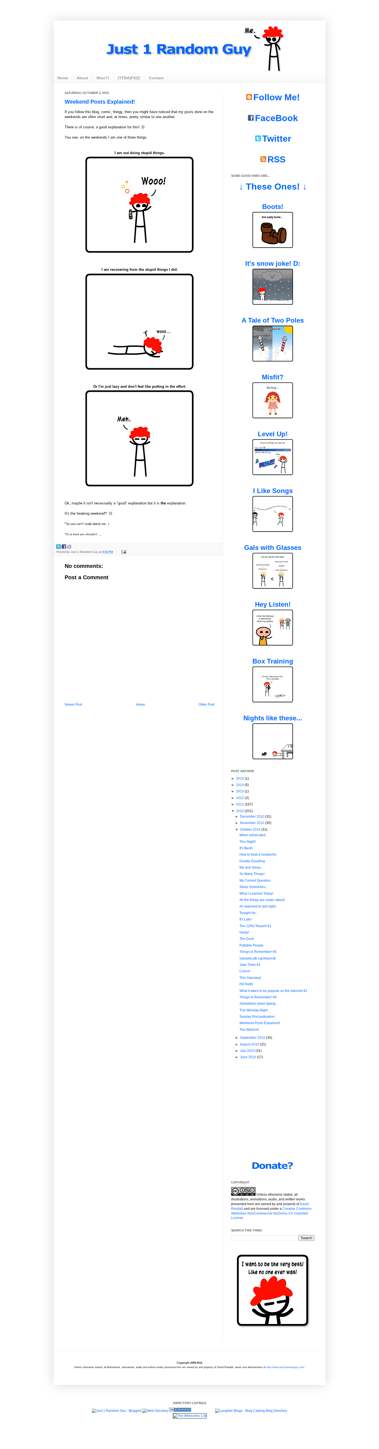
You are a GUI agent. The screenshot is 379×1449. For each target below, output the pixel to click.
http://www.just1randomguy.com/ (285, 1367)
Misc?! (103, 78)
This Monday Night (253, 1010)
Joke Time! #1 (250, 965)
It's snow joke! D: (272, 263)
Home (62, 78)
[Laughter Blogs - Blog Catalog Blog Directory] (251, 1411)
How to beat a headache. (258, 854)
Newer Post (73, 704)
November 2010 (252, 823)
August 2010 (250, 1044)
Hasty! (244, 932)
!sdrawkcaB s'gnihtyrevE (257, 958)
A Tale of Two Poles (273, 320)
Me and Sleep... (251, 867)
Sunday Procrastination (257, 1017)
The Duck (246, 939)
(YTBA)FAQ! (129, 78)
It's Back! (245, 848)
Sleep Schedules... (253, 887)
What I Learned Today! (256, 894)
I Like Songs (273, 490)
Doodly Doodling (252, 861)
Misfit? (273, 377)
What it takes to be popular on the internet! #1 (273, 991)
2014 (240, 785)
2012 (240, 798)
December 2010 (252, 816)
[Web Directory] (155, 1411)
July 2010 (248, 1051)
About (82, 78)
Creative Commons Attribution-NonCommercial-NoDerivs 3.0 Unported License (271, 1213)
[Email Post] (123, 551)
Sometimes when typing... (258, 1004)
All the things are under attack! (262, 900)
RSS (276, 159)
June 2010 (248, 1057)
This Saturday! (250, 978)
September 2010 (253, 1038)
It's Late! (245, 919)
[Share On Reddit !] (69, 546)
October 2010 (250, 829)
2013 (240, 791)
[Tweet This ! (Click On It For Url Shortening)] (58, 546)
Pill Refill (246, 984)
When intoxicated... (253, 835)
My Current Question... (256, 880)
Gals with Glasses (272, 547)
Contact (156, 78)
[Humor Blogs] (180, 1411)
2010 (240, 811)
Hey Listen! (273, 604)
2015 (240, 778)
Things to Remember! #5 (258, 952)
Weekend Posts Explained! (100, 102)
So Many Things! (252, 874)
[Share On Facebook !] (64, 546)
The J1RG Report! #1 (255, 926)
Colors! (244, 971)
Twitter (276, 139)
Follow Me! (276, 97)
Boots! (272, 206)
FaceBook (276, 118)
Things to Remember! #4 (258, 997)
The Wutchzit (249, 1030)
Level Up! (273, 434)
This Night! (247, 842)
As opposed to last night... (258, 906)
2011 (240, 804)
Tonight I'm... (248, 913)
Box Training (272, 661)
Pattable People (251, 945)
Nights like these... (272, 718)
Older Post (206, 704)
